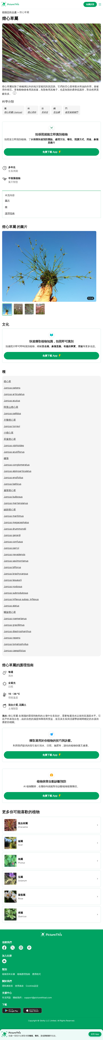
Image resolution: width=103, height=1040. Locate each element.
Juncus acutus (12, 400)
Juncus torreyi (12, 426)
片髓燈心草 (10, 419)
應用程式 (36, 974)
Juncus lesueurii (13, 580)
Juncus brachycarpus (16, 573)
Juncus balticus (12, 484)
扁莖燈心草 (10, 490)
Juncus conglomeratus (17, 464)
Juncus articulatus (14, 394)
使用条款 (19, 985)
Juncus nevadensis (14, 554)
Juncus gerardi (12, 535)
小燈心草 (8, 432)
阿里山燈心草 (11, 407)
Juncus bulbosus (13, 496)
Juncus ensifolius (13, 477)
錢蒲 (6, 458)
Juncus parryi (11, 548)
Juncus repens (12, 637)
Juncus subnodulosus (16, 593)
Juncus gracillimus (14, 625)
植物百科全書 (9, 12)
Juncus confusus (13, 541)
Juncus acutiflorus (14, 452)
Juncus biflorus (12, 567)
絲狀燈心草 (10, 509)
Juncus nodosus (13, 586)
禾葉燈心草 (10, 439)
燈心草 (7, 381)
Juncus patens (12, 387)
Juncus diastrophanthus (17, 631)
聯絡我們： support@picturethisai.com (32, 997)
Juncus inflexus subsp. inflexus (21, 599)
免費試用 (90, 4)
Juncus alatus (11, 605)
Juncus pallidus (12, 413)
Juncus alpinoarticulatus (17, 471)
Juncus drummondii (15, 528)
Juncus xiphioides (14, 445)
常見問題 (6, 997)
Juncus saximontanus (16, 560)
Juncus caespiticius (15, 650)
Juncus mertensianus (16, 503)
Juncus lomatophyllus (16, 644)
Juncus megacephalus (16, 522)
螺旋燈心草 (10, 612)
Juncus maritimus (14, 516)
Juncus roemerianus (15, 618)
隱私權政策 (7, 985)
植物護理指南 (23, 974)
